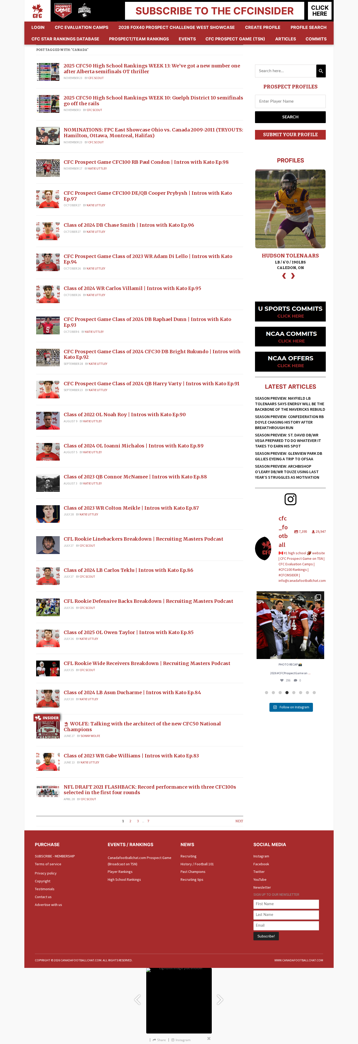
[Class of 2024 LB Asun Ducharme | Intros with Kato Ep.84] (48, 698)
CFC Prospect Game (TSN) (235, 38)
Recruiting (189, 856)
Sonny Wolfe (90, 736)
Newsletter (262, 887)
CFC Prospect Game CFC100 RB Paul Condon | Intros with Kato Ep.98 (146, 162)
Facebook (261, 864)
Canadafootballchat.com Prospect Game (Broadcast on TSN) (139, 860)
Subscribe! (266, 936)
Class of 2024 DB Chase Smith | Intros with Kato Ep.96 (129, 225)
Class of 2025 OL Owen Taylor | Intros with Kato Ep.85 (129, 632)
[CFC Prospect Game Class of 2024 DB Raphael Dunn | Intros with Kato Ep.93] (48, 325)
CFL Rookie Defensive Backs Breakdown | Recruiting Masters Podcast (148, 601)
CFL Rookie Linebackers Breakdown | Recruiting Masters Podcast (143, 539)
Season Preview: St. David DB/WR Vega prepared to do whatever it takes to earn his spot (288, 440)
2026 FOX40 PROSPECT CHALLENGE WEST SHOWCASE (176, 27)
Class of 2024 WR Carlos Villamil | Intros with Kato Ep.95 (132, 288)
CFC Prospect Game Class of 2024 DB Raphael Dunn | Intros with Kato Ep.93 (147, 322)
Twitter (259, 871)
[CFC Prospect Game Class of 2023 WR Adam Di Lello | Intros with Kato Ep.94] (48, 262)
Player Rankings (120, 871)
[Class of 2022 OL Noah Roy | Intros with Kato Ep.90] (48, 420)
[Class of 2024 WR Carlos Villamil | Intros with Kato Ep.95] (48, 294)
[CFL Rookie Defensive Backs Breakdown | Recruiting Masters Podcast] (48, 606)
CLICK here (320, 10)
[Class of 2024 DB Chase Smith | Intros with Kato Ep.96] (48, 230)
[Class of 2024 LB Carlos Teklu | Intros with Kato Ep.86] (48, 575)
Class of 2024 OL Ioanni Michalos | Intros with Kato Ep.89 (134, 446)
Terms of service (48, 864)
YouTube (260, 879)
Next (239, 821)
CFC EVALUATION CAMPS (81, 27)
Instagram (261, 856)
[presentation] (284, 275)
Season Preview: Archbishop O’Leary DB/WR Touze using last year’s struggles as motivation (287, 471)
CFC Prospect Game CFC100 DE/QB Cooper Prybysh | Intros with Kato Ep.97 (148, 196)
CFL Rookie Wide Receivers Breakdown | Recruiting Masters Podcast (147, 663)
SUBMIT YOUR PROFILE (290, 135)
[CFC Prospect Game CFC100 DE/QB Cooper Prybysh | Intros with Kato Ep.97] (48, 198)
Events (187, 38)
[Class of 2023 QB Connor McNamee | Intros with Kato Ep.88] (48, 482)
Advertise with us (48, 904)
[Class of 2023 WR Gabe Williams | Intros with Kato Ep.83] (48, 761)
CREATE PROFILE (262, 27)
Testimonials (45, 889)
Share (161, 1040)
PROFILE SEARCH (309, 27)
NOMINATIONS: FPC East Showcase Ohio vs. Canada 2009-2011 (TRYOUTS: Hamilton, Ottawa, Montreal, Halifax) (153, 133)
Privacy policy (46, 873)
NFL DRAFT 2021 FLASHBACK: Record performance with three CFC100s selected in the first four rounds (150, 790)
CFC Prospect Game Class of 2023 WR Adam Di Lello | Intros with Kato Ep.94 (148, 259)
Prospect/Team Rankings (139, 38)
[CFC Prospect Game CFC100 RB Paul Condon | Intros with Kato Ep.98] (48, 167)
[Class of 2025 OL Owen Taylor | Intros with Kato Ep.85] (48, 638)
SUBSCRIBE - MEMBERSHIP (55, 856)
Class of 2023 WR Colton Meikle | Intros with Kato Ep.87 (131, 508)
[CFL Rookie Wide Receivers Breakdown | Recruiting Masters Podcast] (48, 668)
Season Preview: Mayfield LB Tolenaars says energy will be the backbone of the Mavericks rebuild (290, 404)
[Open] (290, 625)
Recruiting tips (192, 879)
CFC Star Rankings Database (65, 38)
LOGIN (38, 27)
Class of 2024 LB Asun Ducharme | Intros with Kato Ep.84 (132, 692)
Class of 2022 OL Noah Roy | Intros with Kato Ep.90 (125, 415)
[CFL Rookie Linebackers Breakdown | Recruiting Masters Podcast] (48, 544)
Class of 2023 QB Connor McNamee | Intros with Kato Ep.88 (135, 477)
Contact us (43, 896)
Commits (316, 38)
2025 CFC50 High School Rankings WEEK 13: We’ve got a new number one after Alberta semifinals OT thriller (152, 69)
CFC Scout (96, 78)
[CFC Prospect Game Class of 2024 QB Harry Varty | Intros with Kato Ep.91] (48, 389)
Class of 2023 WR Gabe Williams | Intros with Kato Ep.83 (131, 756)
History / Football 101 (197, 864)
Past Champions (193, 871)
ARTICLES (285, 38)
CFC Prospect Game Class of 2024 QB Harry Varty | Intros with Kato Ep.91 (152, 384)
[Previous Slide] (137, 997)
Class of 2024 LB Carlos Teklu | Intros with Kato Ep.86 (128, 570)
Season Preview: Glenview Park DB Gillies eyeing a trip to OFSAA (288, 456)
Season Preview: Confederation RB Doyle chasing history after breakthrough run (289, 422)
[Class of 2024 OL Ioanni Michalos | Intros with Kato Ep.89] (48, 451)
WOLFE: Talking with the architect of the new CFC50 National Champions (142, 726)
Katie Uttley (97, 168)
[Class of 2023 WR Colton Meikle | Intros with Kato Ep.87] (48, 513)
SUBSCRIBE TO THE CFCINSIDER (214, 11)
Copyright (42, 881)
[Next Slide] (221, 997)
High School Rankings (124, 879)
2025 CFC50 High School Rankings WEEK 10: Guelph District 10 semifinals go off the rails (153, 101)
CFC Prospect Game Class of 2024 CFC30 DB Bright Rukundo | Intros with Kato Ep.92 (152, 354)
